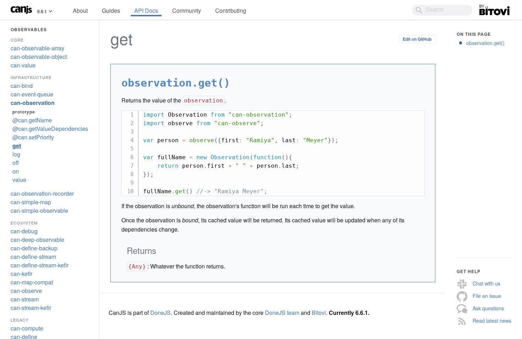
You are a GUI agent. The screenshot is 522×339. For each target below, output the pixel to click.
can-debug (24, 231)
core (17, 40)
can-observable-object (39, 56)
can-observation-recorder (42, 193)
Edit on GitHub (417, 39)
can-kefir (21, 273)
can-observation (33, 103)
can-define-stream (33, 256)
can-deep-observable (37, 239)
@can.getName (32, 120)
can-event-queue (32, 94)
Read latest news (492, 320)
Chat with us (486, 283)
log (16, 154)
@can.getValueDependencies (50, 128)
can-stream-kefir (31, 308)
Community (186, 10)
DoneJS (160, 313)
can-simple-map (31, 202)
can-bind (22, 86)
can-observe (26, 291)
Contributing (230, 10)
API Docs (146, 10)
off (15, 163)
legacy (19, 320)
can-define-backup (34, 248)
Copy (410, 114)
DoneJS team (282, 313)
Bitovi (486, 8)
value (19, 180)
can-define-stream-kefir (40, 265)
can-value (23, 65)
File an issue (487, 295)
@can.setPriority (33, 137)
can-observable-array (37, 48)
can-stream (25, 299)
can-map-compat (32, 282)
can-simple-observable (39, 210)
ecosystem (24, 223)
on (15, 171)
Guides (111, 10)
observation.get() (485, 43)
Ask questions (488, 308)
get (16, 145)
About (80, 10)
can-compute (27, 328)
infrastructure (31, 77)
